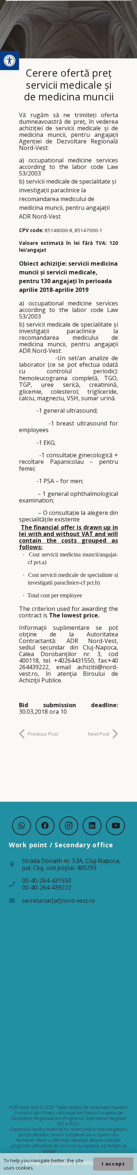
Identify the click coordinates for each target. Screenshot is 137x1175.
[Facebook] (44, 825)
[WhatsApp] (21, 825)
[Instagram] (68, 825)
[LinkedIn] (92, 825)
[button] (9, 60)
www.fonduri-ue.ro (75, 1151)
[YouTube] (115, 825)
